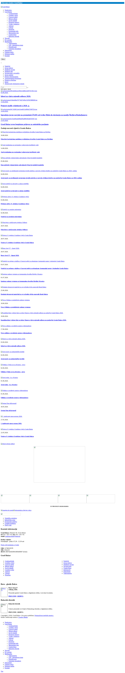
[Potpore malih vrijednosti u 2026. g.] (19, 100)
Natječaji (7, 66)
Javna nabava (9, 68)
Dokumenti (66, 571)
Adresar (7, 571)
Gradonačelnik (9, 561)
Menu (3, 59)
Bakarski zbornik (14, 648)
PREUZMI (12, 596)
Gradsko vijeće (9, 563)
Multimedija (8, 654)
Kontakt (7, 668)
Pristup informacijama (11, 77)
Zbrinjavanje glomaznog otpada (14, 84)
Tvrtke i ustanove (14, 636)
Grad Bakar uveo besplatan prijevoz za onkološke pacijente (25, 124)
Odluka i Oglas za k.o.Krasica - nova (13, 372)
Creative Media (23, 617)
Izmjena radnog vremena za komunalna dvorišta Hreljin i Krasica (22, 281)
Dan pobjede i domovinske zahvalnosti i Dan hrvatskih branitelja (22, 165)
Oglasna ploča (9, 664)
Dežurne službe (9, 666)
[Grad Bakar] (5, 7)
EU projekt (8, 652)
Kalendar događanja (15, 661)
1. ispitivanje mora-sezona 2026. (11, 423)
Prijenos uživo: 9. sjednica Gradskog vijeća (15, 204)
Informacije (67, 570)
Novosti (7, 650)
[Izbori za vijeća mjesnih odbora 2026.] (19, 91)
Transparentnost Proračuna (13, 78)
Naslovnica (8, 622)
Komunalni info (13, 643)
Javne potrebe (9, 75)
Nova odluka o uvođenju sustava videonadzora (16, 333)
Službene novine (10, 70)
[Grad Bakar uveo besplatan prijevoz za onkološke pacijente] (19, 119)
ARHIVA (20, 596)
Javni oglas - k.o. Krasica (9, 385)
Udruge (7, 573)
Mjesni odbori (9, 566)
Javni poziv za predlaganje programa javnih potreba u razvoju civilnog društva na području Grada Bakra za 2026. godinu (41, 178)
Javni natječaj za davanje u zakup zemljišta (15, 191)
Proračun (8, 575)
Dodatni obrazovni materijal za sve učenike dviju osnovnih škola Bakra (24, 294)
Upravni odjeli (9, 564)
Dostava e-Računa (10, 80)
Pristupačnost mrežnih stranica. (44, 615)
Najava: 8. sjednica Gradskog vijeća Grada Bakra (17, 436)
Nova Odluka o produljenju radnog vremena (15, 307)
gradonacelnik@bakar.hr (12, 536)
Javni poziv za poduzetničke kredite (12, 359)
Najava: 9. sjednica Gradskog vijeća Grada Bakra (17, 242)
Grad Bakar (8, 624)
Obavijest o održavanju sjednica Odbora (14, 229)
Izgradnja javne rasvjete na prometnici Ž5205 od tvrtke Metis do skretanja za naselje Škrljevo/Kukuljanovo (44, 115)
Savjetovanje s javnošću (12, 73)
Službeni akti (9, 71)
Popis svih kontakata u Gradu (10, 545)
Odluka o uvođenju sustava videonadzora (14, 397)
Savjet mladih (9, 568)
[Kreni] (27, 87)
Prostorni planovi (14, 634)
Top (2, 671)
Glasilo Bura (67, 568)
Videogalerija (67, 573)
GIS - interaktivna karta (16, 657)
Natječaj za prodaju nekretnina (11, 216)
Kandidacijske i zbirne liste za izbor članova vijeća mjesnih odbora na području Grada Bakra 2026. (33, 320)
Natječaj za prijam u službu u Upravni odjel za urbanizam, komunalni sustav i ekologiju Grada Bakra (34, 268)
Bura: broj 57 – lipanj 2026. (10, 255)
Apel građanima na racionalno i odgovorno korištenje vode (20, 152)
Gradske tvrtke (9, 570)
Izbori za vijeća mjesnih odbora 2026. (16, 96)
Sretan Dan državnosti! (8, 410)
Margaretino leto (14, 645)
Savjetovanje (67, 566)
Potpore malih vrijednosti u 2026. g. (15, 106)
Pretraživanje (13, 659)
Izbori (6, 82)
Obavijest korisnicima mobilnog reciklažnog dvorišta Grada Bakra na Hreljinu (27, 139)
